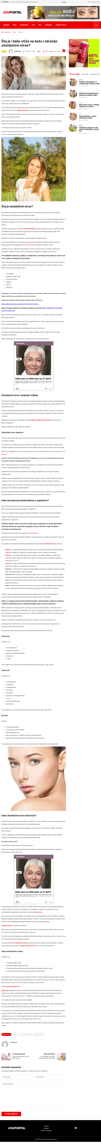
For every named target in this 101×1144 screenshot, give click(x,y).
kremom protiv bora (13, 986)
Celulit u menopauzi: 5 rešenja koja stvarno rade (89, 83)
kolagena (33, 420)
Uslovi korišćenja (46, 1130)
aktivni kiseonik (22, 110)
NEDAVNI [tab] (84, 74)
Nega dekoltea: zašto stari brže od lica (87, 117)
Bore (15, 1034)
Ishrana (6, 25)
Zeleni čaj (4, 990)
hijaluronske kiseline (43, 420)
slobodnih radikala (29, 229)
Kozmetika (24, 25)
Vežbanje (48, 25)
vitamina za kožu (50, 544)
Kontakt (46, 1128)
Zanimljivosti (61, 25)
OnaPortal (17, 51)
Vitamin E (8, 563)
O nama (46, 1126)
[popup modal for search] (96, 25)
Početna (6, 32)
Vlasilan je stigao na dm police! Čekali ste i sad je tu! (89, 129)
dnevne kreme (7, 925)
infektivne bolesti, (31, 245)
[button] (63, 2)
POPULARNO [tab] (75, 74)
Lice (33, 25)
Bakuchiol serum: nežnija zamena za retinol (23, 2)
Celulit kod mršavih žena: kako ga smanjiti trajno (89, 94)
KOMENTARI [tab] (94, 74)
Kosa (14, 25)
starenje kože (38, 1034)
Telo (40, 25)
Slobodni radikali (26, 1034)
